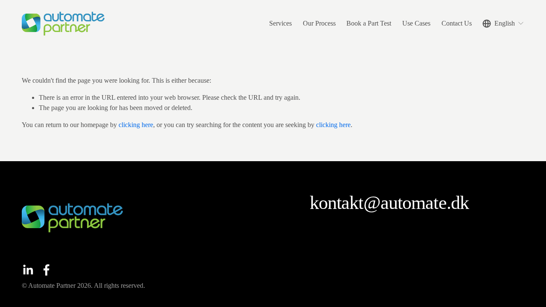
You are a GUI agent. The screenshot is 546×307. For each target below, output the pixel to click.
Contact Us (456, 23)
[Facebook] (46, 270)
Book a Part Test (368, 23)
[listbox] (503, 23)
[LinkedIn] (28, 270)
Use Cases (416, 23)
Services (280, 23)
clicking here (136, 124)
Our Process (319, 23)
